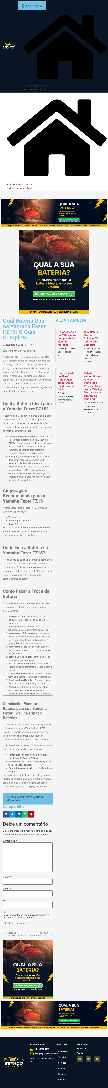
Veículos (62, 1057)
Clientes (62, 1074)
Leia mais (61, 358)
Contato (62, 1079)
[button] (6, 814)
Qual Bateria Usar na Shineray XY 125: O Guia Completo (91, 338)
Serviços (62, 1063)
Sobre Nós (63, 1051)
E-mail (7, 889)
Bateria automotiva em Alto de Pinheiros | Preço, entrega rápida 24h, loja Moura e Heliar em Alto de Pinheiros (93, 386)
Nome (7, 877)
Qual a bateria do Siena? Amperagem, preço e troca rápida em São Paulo (66, 381)
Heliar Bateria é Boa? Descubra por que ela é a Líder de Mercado (67, 338)
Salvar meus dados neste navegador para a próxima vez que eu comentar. (26, 916)
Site (5, 900)
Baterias (62, 1068)
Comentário (10, 841)
